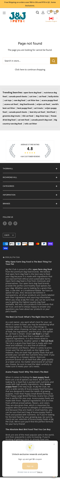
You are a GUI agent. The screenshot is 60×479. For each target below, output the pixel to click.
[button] (51, 20)
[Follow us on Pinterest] (15, 223)
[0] (49, 12)
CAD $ (6, 235)
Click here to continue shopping (30, 69)
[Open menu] (4, 13)
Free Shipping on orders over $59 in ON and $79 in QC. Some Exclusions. (30, 4)
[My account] (43, 12)
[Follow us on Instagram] (10, 223)
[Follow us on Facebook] (5, 223)
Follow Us (8, 217)
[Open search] (37, 12)
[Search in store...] (53, 60)
